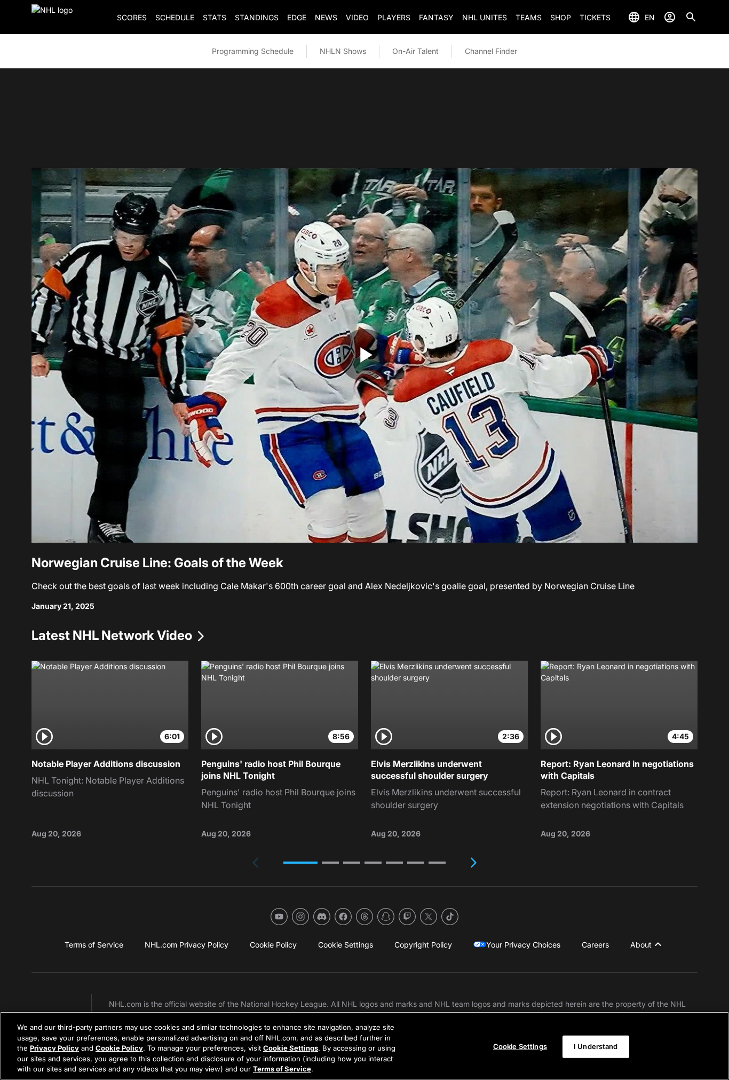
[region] (364, 1046)
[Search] (691, 17)
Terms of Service (282, 1069)
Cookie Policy (119, 1048)
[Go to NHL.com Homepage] (69, 17)
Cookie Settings (290, 1048)
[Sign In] (669, 17)
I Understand (596, 1046)
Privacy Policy (54, 1048)
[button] (300, 863)
